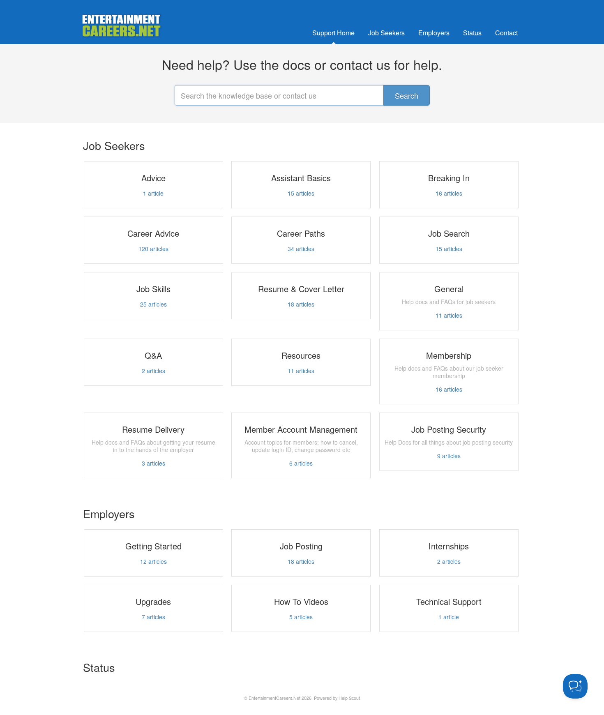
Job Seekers (386, 32)
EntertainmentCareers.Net (274, 698)
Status (472, 32)
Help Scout (349, 698)
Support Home (333, 32)
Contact (506, 32)
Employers (434, 32)
